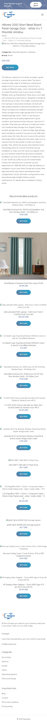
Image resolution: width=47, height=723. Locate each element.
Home (4, 36)
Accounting (6, 657)
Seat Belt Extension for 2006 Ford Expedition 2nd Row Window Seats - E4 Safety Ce (23, 210)
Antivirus (5, 661)
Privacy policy (7, 706)
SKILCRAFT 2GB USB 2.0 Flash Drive (23, 465)
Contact (5, 698)
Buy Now (10, 67)
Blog (3, 693)
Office (4, 670)
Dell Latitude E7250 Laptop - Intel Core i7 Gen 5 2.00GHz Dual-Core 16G (23, 313)
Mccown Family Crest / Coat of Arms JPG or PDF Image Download (23, 554)
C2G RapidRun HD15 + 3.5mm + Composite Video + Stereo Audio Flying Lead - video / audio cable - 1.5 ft (23, 496)
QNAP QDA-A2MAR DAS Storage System (23, 525)
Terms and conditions (10, 702)
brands (4, 666)
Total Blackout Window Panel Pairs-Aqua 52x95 (23, 283)
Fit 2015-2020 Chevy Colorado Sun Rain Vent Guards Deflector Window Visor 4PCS (23, 406)
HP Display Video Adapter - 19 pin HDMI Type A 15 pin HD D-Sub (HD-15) (23, 585)
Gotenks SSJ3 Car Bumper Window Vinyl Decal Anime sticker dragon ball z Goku (23, 437)
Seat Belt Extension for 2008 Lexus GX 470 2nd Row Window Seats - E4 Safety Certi (23, 375)
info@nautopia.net (9, 644)
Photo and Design (9, 678)
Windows (31, 52)
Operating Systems (19, 52)
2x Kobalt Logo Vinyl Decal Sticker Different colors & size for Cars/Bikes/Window (23, 344)
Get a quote (35, 4)
